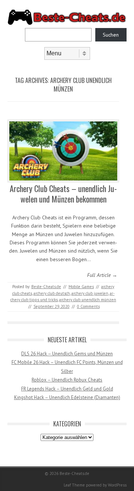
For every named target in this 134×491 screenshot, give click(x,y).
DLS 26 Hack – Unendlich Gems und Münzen (67, 354)
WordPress (117, 485)
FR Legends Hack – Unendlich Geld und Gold (67, 389)
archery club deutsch (52, 293)
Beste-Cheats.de (46, 286)
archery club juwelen (89, 293)
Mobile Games (81, 286)
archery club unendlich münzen (87, 299)
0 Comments (88, 306)
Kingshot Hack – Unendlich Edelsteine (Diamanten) (67, 397)
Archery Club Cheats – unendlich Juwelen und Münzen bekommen (63, 193)
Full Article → (102, 275)
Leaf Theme (74, 485)
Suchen (111, 34)
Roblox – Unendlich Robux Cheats (67, 380)
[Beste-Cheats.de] (67, 23)
